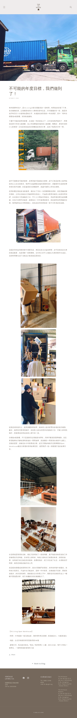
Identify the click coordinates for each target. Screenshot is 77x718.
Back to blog (39, 663)
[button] (4, 7)
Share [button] (13, 655)
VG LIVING (41, 712)
